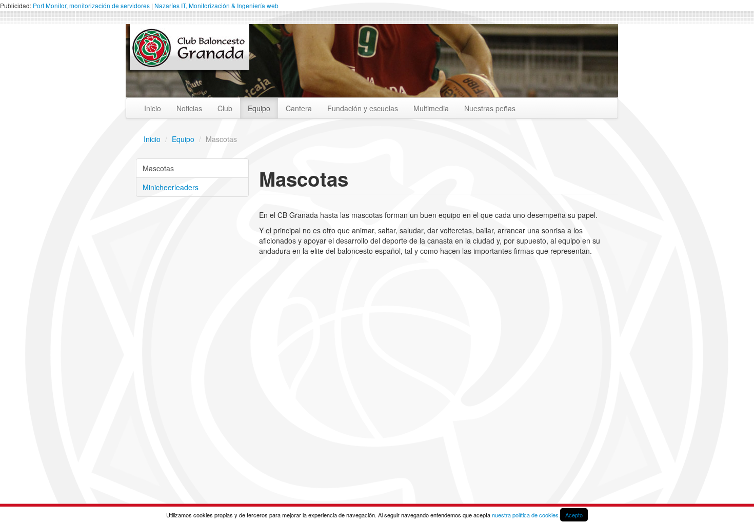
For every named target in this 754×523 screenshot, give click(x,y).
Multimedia (431, 108)
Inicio (152, 108)
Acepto (574, 515)
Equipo (259, 108)
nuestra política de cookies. (526, 515)
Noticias (189, 108)
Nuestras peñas (489, 108)
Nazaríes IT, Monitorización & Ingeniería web (216, 5)
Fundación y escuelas (362, 108)
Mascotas (158, 168)
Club (224, 108)
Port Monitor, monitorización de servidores (91, 5)
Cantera (299, 108)
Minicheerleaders (171, 187)
